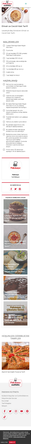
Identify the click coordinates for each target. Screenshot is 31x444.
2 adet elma (10, 72)
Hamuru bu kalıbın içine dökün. (16, 122)
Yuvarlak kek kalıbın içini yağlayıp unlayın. (17, 118)
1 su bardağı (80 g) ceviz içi (14, 69)
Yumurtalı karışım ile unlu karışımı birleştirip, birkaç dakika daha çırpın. (16, 112)
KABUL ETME (4, 442)
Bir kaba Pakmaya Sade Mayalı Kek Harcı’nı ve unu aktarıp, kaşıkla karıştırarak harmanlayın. (16, 105)
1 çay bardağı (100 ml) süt (14, 58)
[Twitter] (10, 411)
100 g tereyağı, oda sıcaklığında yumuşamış (16, 62)
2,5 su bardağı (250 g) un (14, 66)
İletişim (4, 406)
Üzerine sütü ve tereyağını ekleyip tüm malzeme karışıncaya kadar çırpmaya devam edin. (15, 98)
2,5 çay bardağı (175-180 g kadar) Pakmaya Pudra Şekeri (16, 54)
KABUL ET (12, 442)
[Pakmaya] (15, 382)
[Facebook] (4, 411)
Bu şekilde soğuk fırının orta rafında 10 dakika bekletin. (15, 125)
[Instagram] (16, 411)
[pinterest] (20, 188)
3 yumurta (9, 50)
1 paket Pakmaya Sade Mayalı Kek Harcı (15, 46)
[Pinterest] (27, 411)
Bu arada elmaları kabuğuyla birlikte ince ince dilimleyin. (15, 130)
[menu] (26, 4)
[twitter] (15, 188)
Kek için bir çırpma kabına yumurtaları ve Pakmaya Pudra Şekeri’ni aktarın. (16, 86)
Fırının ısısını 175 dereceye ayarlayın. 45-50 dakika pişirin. (15, 150)
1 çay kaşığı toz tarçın (13, 75)
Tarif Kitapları (6, 403)
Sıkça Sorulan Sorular (9, 398)
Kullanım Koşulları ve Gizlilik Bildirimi (15, 396)
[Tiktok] (4, 416)
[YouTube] (21, 411)
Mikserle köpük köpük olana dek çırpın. (17, 91)
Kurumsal (5, 401)
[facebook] (11, 188)
